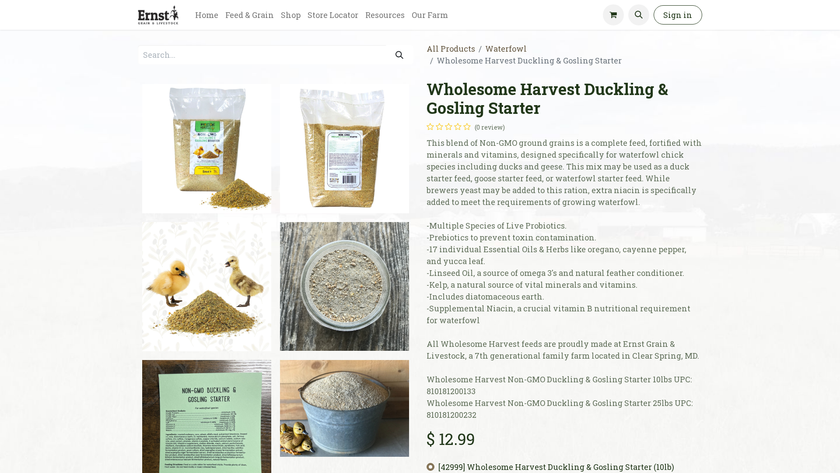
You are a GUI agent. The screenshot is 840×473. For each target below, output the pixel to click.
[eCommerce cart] (613, 14)
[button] (638, 14)
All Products (451, 48)
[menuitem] (207, 15)
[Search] (399, 54)
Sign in (677, 15)
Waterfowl (506, 48)
